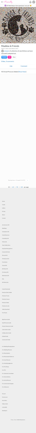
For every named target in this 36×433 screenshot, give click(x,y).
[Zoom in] (24, 41)
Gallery (3, 208)
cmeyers (6, 51)
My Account (4, 397)
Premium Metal (5, 302)
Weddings (4, 228)
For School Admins (6, 376)
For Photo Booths (6, 353)
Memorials (4, 241)
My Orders (4, 400)
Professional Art (5, 258)
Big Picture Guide (6, 319)
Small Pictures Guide (6, 322)
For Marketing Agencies (7, 363)
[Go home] (31, 41)
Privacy (12, 419)
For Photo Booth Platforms (8, 356)
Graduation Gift (5, 231)
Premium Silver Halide (7, 292)
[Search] (5, 41)
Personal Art (5, 255)
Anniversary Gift (5, 225)
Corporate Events (6, 252)
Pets (3, 279)
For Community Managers (8, 383)
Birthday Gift (5, 268)
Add (9, 57)
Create (3, 204)
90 (17, 187)
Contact (4, 218)
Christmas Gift (5, 272)
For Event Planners (6, 360)
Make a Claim (5, 403)
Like (11, 66)
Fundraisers (4, 262)
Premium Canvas (5, 299)
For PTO (4, 370)
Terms (15, 419)
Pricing (3, 211)
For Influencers (5, 387)
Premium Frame (5, 295)
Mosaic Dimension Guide (7, 326)
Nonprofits (4, 265)
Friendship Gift (5, 238)
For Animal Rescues (6, 380)
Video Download (5, 309)
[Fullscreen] (34, 41)
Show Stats (22, 72)
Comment (24, 66)
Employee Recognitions (7, 248)
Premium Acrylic (5, 306)
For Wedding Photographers (8, 346)
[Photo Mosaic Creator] (8, 2)
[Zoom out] (27, 41)
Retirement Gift (5, 275)
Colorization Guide (6, 329)
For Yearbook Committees (8, 373)
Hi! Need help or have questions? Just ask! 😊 (19, 5)
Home (3, 201)
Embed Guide (5, 336)
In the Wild (4, 407)
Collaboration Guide (6, 333)
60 (13, 187)
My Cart (4, 393)
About (3, 214)
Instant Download (6, 289)
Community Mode (6, 339)
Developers (4, 410)
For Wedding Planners (7, 349)
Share (14, 57)
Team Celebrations (6, 245)
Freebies (4, 57)
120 (22, 187)
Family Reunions (5, 235)
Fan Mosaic (4, 312)
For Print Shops (5, 366)
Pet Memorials (5, 282)
